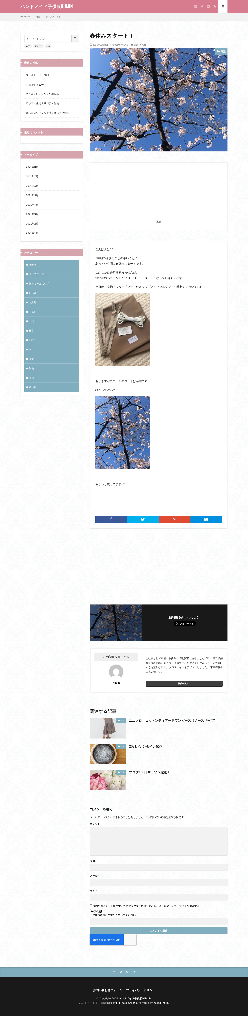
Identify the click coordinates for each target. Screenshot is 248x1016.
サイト (93, 890)
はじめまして (36, 273)
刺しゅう (34, 292)
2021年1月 (32, 233)
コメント (95, 824)
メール (94, 875)
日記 (38, 16)
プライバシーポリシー (140, 990)
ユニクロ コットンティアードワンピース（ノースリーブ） (173, 720)
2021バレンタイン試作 (145, 746)
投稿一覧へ (183, 683)
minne (32, 264)
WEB (28, 46)
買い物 (32, 387)
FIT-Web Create (126, 1002)
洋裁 (31, 358)
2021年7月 (32, 176)
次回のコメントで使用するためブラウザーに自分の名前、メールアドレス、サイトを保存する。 (147, 906)
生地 (31, 368)
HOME (27, 16)
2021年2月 (32, 223)
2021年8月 (32, 166)
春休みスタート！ (54, 16)
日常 (31, 330)
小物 (31, 321)
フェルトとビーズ (36, 84)
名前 (93, 860)
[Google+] (174, 519)
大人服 (32, 302)
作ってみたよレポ (39, 283)
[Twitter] (143, 519)
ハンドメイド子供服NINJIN (47, 6)
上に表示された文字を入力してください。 (114, 915)
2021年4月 (32, 204)
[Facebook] (111, 519)
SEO (48, 46)
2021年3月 (32, 214)
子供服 (32, 311)
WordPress (160, 1002)
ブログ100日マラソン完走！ (149, 772)
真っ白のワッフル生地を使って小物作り (49, 112)
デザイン (38, 46)
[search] (75, 38)
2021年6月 (32, 185)
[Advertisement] (158, 193)
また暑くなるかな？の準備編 (42, 93)
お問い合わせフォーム (107, 990)
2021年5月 (32, 195)
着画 (31, 377)
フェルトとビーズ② (37, 75)
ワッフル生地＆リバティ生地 (42, 103)
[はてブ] (206, 519)
